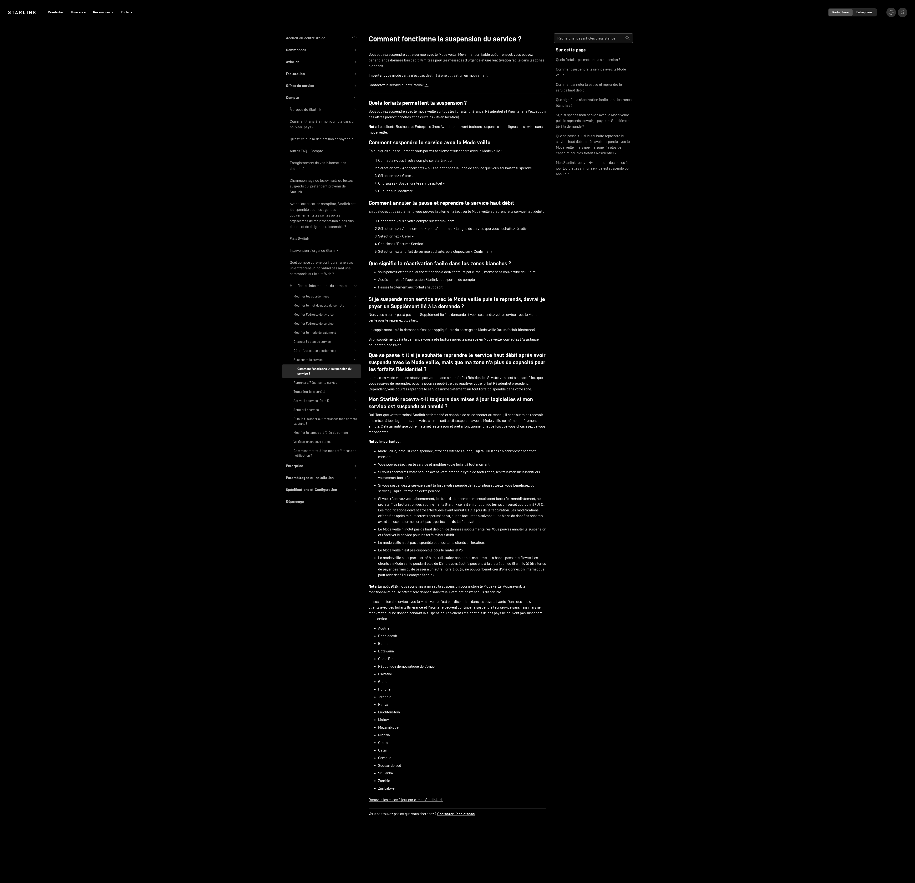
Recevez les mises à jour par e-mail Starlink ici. (406, 800)
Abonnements (413, 168)
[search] (627, 38)
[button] (321, 50)
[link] (22, 12)
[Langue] (891, 12)
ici (426, 85)
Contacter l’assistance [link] (456, 814)
